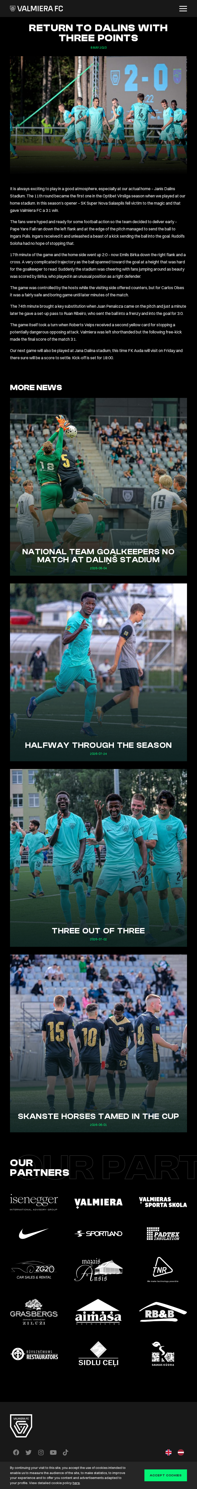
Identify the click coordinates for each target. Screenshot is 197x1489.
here (76, 1483)
